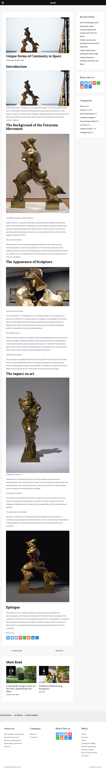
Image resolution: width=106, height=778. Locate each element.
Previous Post (16, 651)
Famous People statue (87, 121)
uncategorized (85, 132)
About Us (33, 734)
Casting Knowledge (87, 117)
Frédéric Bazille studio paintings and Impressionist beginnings (89, 43)
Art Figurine (18, 715)
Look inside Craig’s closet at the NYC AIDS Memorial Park (20, 689)
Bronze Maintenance (87, 114)
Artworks (10, 60)
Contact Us (34, 737)
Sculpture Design (86, 129)
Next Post (60, 651)
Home (83, 734)
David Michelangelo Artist (89, 22)
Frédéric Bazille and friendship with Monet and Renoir (89, 60)
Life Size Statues (6, 715)
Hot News (16, 694)
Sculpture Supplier (32, 715)
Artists (82, 106)
